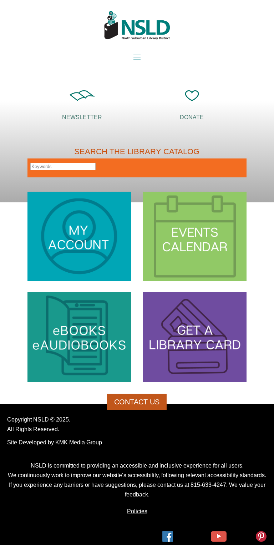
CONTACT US (136, 402)
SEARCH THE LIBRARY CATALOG (136, 151)
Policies (137, 511)
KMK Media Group (78, 442)
